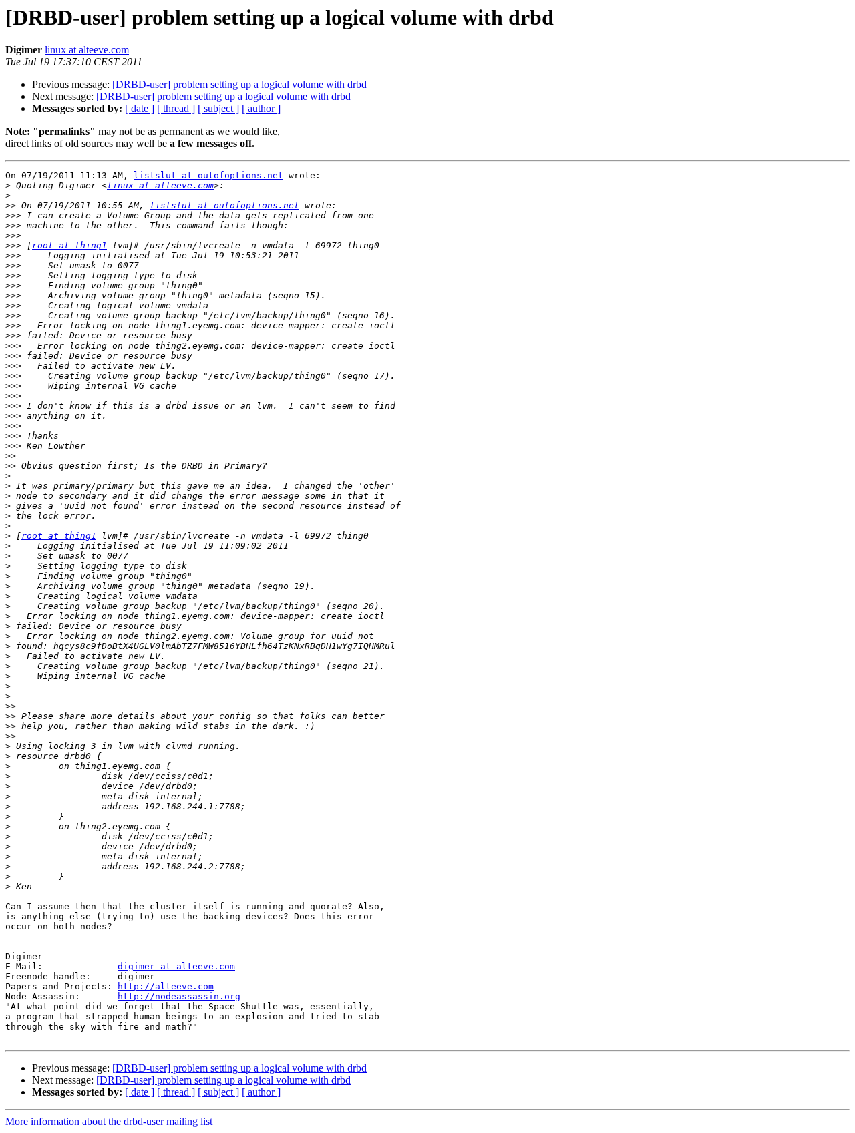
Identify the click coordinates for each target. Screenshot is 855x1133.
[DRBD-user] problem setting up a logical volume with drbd (239, 84)
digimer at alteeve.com (176, 966)
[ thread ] (176, 108)
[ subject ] (218, 108)
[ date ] (139, 108)
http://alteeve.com (166, 986)
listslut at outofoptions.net (208, 175)
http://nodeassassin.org (179, 996)
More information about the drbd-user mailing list (108, 1121)
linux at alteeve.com (87, 49)
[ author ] (261, 108)
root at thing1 (69, 245)
